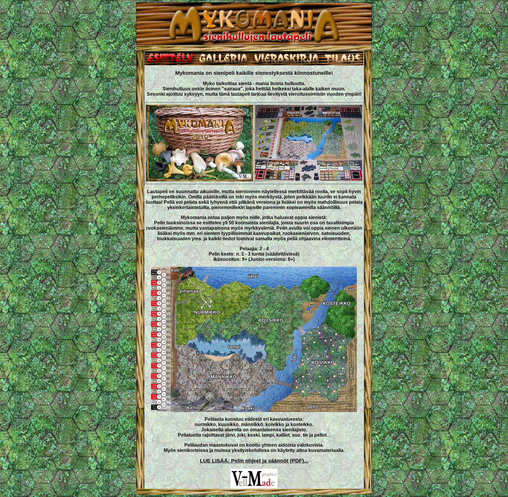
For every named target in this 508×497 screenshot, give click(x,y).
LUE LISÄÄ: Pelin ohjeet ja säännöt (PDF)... (254, 461)
